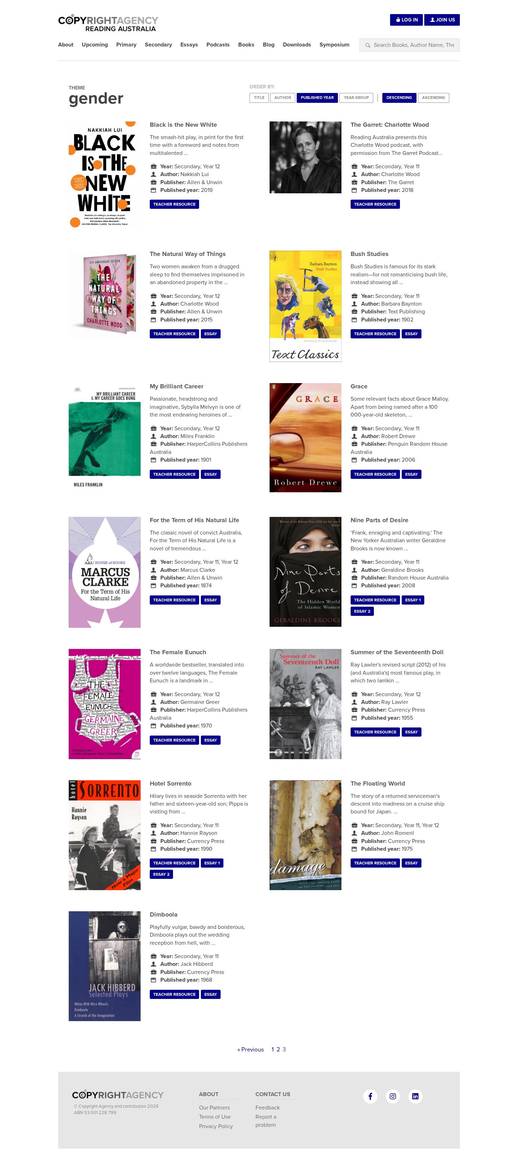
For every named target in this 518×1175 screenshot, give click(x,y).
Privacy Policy (216, 1126)
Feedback (267, 1107)
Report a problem (265, 1120)
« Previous (251, 1049)
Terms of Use (215, 1116)
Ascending (433, 97)
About (208, 1094)
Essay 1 (413, 600)
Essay (210, 333)
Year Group (356, 97)
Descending (399, 97)
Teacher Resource (174, 204)
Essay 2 (362, 611)
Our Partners (214, 1107)
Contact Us (272, 1094)
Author (283, 97)
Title (259, 97)
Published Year (317, 97)
